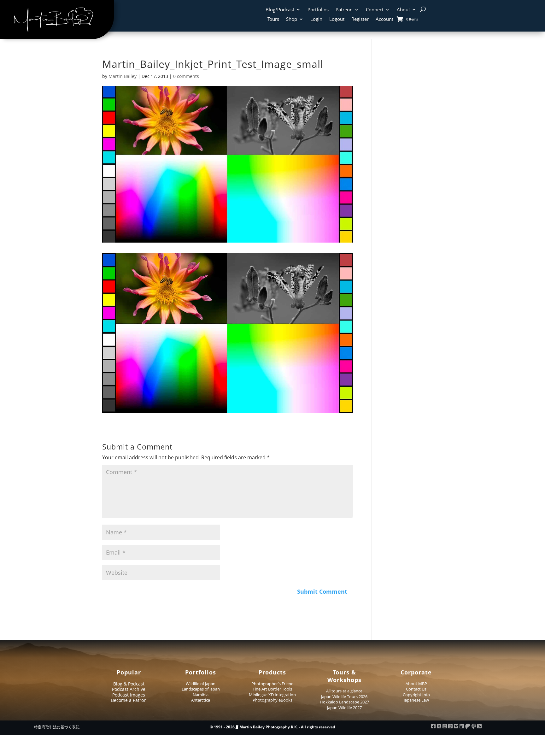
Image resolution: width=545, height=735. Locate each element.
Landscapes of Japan (201, 689)
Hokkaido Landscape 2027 (344, 702)
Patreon (344, 10)
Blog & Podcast (128, 684)
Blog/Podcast (280, 10)
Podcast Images (128, 695)
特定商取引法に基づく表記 (56, 727)
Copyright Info (416, 694)
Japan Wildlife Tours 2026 (344, 696)
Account (384, 19)
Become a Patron (129, 700)
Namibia (200, 694)
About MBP (416, 683)
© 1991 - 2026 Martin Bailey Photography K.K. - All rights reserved (272, 727)
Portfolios (318, 10)
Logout (336, 19)
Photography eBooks (272, 700)
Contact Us (416, 689)
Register (360, 19)
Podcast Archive (128, 689)
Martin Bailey (122, 76)
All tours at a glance (344, 691)
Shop (291, 19)
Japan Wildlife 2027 (344, 707)
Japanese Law (416, 700)
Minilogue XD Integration (272, 694)
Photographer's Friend (272, 683)
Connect (375, 10)
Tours (273, 19)
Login (316, 19)
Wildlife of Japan (200, 683)
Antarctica (200, 700)
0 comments (186, 76)
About (403, 10)
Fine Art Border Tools (272, 689)
